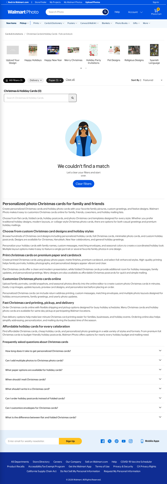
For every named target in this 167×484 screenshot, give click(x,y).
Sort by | (136, 80)
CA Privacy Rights (146, 466)
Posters (71, 23)
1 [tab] (80, 67)
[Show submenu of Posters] (76, 23)
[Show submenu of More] (149, 23)
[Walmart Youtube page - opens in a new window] (124, 441)
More (145, 23)
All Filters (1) (16, 80)
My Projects (55, 2)
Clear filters (83, 183)
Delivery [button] (34, 80)
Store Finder (40, 2)
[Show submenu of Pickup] (28, 23)
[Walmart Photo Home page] (23, 12)
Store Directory (41, 461)
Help (117, 11)
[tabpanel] (13, 54)
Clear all (70, 79)
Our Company (73, 461)
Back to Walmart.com (18, 2)
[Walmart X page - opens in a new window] (110, 441)
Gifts (135, 23)
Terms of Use (102, 466)
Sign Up (70, 441)
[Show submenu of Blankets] (111, 23)
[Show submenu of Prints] (40, 23)
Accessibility (35, 466)
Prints (36, 23)
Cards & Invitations (14, 34)
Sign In (156, 2)
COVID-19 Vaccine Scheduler (136, 461)
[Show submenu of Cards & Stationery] (63, 23)
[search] (73, 98)
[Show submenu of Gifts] (139, 23)
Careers (57, 461)
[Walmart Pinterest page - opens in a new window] (117, 441)
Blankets (106, 23)
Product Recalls (15, 466)
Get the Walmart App (80, 466)
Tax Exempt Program (53, 466)
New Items (11, 23)
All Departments (20, 461)
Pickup (23, 23)
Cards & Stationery (53, 23)
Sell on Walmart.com (96, 461)
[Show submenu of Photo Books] (129, 23)
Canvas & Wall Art (88, 23)
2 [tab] (85, 67)
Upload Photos (92, 2)
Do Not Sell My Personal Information (80, 471)
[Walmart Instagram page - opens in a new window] (131, 441)
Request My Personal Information (122, 471)
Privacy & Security (123, 466)
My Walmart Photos (73, 2)
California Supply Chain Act (41, 471)
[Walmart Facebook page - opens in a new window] (103, 441)
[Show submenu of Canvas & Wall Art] (98, 23)
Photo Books (121, 23)
